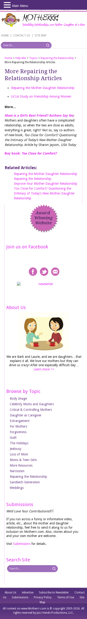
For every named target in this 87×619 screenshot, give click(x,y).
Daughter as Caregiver (26, 415)
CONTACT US (21, 35)
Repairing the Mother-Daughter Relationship (42, 88)
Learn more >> (44, 369)
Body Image (18, 398)
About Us (10, 592)
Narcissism (17, 471)
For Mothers (18, 426)
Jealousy (15, 449)
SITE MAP (41, 35)
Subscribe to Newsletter (54, 592)
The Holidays (19, 443)
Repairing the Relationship (57, 58)
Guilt (13, 437)
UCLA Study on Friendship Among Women (41, 96)
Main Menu (20, 6)
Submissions (21, 544)
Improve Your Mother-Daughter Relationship (45, 183)
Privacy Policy (43, 597)
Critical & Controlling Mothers (31, 410)
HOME (5, 35)
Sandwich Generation (25, 482)
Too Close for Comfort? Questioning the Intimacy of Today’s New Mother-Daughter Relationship (44, 193)
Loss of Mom (19, 454)
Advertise (27, 592)
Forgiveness (18, 432)
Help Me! (20, 58)
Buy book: (31, 153)
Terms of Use (65, 597)
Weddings (17, 488)
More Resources (21, 465)
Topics (33, 58)
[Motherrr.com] (43, 21)
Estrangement (19, 421)
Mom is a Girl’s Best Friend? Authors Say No (39, 115)
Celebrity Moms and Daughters (32, 404)
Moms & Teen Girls (23, 460)
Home (8, 58)
